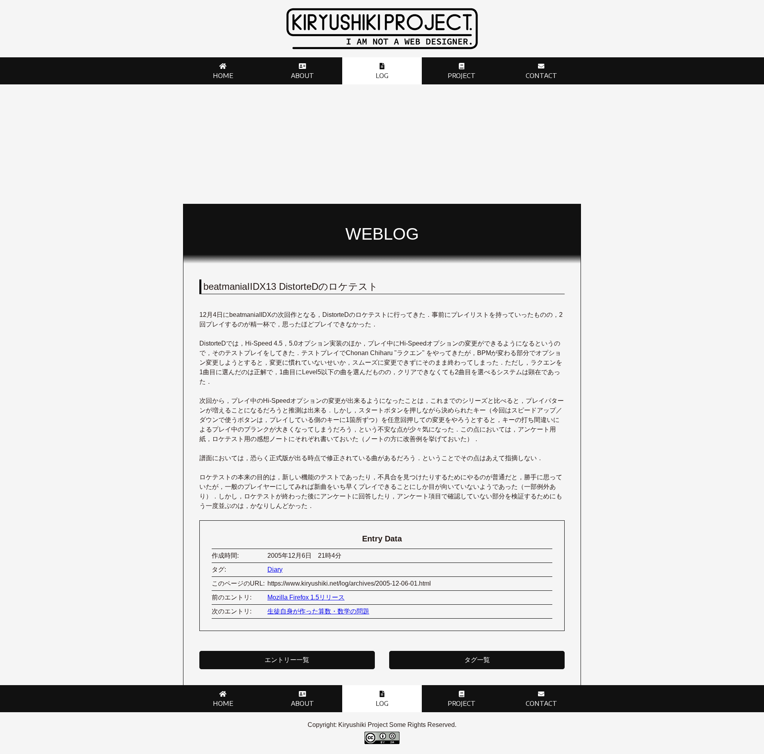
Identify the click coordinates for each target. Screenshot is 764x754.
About (302, 76)
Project (462, 76)
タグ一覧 (477, 659)
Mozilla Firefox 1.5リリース (306, 597)
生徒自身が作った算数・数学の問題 (318, 611)
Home (223, 76)
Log (382, 76)
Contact (541, 76)
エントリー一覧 (287, 659)
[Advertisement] (382, 144)
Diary (275, 569)
